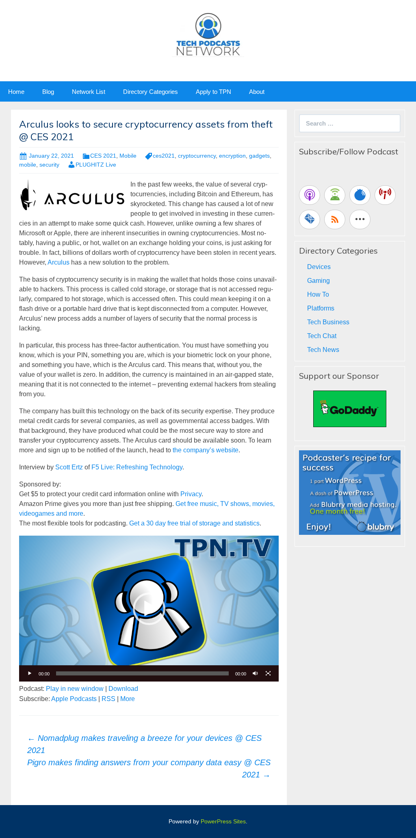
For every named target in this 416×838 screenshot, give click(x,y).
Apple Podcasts (74, 698)
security (49, 164)
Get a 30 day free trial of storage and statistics (194, 523)
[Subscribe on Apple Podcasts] (309, 195)
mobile (27, 164)
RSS (108, 698)
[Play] (30, 673)
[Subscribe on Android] (334, 195)
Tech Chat (321, 335)
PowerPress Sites (223, 821)
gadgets (259, 155)
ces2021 (164, 155)
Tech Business (328, 322)
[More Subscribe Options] (359, 219)
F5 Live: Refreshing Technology (136, 467)
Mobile (127, 155)
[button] (149, 609)
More (127, 698)
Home (16, 91)
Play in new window (75, 688)
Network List (88, 91)
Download (123, 688)
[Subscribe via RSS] (334, 219)
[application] (149, 609)
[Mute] (255, 673)
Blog (48, 91)
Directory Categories (150, 91)
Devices (319, 266)
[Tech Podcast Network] (208, 33)
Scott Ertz (69, 467)
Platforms (320, 308)
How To (318, 294)
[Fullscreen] (268, 673)
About (256, 91)
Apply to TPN (213, 91)
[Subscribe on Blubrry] (359, 195)
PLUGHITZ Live (96, 164)
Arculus (58, 262)
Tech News (323, 349)
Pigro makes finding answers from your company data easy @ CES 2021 (149, 768)
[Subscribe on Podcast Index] (385, 195)
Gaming (318, 280)
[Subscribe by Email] (309, 219)
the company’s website (205, 450)
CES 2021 (103, 155)
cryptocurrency (197, 155)
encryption (232, 155)
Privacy (191, 494)
